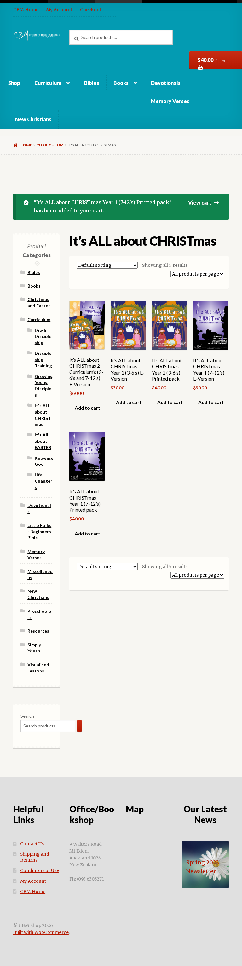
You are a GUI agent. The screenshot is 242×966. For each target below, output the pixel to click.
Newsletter (201, 871)
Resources (38, 631)
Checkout (90, 10)
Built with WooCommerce (41, 932)
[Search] (79, 726)
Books (121, 83)
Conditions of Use (39, 870)
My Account (59, 10)
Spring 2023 (202, 862)
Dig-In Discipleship (43, 336)
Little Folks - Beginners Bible (39, 532)
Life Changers (43, 481)
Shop (14, 83)
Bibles (91, 83)
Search (27, 716)
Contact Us (32, 844)
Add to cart (87, 408)
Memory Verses (170, 101)
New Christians (33, 119)
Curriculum (47, 83)
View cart (199, 203)
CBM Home (25, 10)
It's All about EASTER (43, 441)
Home (26, 145)
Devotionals (166, 83)
